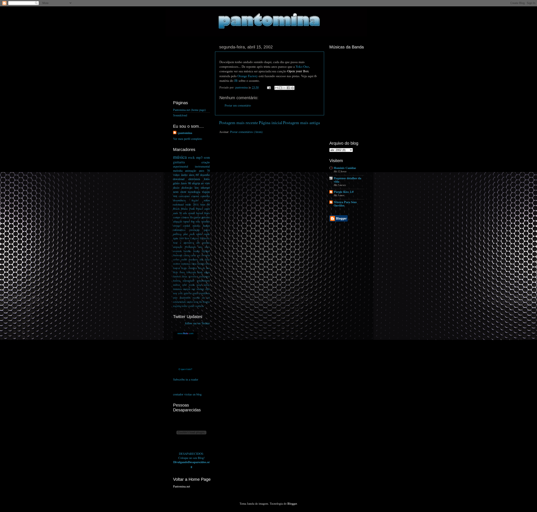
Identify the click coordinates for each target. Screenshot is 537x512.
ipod (184, 284)
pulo (175, 297)
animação (190, 171)
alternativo (189, 242)
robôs (199, 234)
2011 (195, 204)
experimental (180, 166)
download (178, 179)
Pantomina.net (181, 486)
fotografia (191, 272)
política (177, 234)
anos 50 (177, 213)
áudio (184, 175)
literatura (177, 289)
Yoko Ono (302, 66)
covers (176, 259)
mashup (200, 289)
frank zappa (203, 272)
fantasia (201, 263)
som (207, 157)
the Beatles (204, 301)
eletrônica (194, 179)
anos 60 (194, 175)
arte (185, 213)
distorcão (186, 188)
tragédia (177, 306)
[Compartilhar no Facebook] (288, 88)
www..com (185, 333)
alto (198, 242)
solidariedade (179, 301)
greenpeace (204, 276)
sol (208, 297)
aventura (177, 251)
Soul (175, 242)
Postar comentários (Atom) (246, 132)
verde (207, 234)
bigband (206, 251)
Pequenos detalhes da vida (347, 180)
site (203, 297)
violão (191, 306)
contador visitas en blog (187, 394)
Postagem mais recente (238, 122)
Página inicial (270, 122)
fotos (207, 179)
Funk (192, 209)
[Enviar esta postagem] (269, 87)
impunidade (188, 280)
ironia (191, 284)
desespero (193, 259)
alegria (196, 183)
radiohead (178, 204)
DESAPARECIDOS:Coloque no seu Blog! (191, 456)
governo (193, 276)
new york (178, 293)
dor (197, 188)
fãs (191, 217)
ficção (195, 200)
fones (182, 272)
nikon (207, 200)
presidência (204, 293)
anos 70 (204, 171)
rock (191, 157)
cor (198, 255)
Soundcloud (180, 115)
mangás (186, 289)
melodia (177, 171)
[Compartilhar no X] (284, 88)
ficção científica (189, 268)
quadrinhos (185, 297)
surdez (190, 301)
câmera (185, 217)
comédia (205, 196)
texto (196, 301)
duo (201, 259)
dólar (207, 259)
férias (184, 276)
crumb (184, 259)
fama (194, 263)
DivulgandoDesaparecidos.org (191, 464)
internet (205, 188)
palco (207, 230)
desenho (205, 175)
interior (176, 284)
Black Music (180, 209)
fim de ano (204, 268)
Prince (199, 209)
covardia (205, 255)
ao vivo (205, 183)
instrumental (202, 166)
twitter (184, 306)
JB (236, 80)
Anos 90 (186, 183)
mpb (207, 289)
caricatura (184, 196)
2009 (181, 238)
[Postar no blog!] (280, 88)
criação (205, 162)
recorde (196, 297)
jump (199, 284)
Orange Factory (247, 76)
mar (193, 289)
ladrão (207, 284)
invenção (194, 230)
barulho (187, 251)
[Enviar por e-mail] (276, 88)
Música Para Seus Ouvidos (345, 204)
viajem (206, 192)
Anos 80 (205, 204)
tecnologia (194, 192)
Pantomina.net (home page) (189, 110)
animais (206, 242)
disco (176, 188)
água (175, 238)
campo (176, 217)
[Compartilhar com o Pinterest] (292, 88)
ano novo (204, 246)
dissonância (179, 200)
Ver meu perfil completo (187, 139)
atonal (191, 213)
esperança (185, 263)
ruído (188, 204)
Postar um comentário (238, 105)
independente (203, 280)
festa (207, 263)
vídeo (176, 175)
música (180, 157)
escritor (176, 263)
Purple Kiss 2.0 (343, 192)
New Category (192, 238)
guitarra (179, 162)
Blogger (292, 504)
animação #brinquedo (184, 246)
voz (175, 196)
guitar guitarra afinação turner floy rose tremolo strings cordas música (191, 221)
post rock (188, 234)
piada (195, 293)
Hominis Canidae (345, 168)
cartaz (193, 255)
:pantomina (184, 133)
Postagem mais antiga (301, 122)
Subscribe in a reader (185, 379)
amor (207, 209)
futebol (176, 276)
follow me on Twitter (197, 323)
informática (179, 230)
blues (207, 213)
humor (206, 225)
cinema (195, 196)
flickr (175, 272)
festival (176, 268)
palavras (188, 293)
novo (176, 192)
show (183, 192)
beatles (196, 251)
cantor (186, 255)
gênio (176, 183)
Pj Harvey (205, 238)
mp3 (199, 157)
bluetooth (177, 255)
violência (199, 306)
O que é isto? (185, 369)
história (176, 280)
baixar (199, 213)
